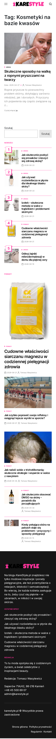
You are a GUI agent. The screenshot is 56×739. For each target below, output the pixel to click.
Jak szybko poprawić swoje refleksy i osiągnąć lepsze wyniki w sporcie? (26, 417)
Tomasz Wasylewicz (33, 85)
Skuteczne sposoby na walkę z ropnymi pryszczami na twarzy (27, 75)
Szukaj (8, 127)
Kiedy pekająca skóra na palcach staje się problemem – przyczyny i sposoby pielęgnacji (36, 529)
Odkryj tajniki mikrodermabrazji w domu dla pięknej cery (34, 256)
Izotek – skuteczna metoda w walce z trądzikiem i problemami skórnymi (35, 207)
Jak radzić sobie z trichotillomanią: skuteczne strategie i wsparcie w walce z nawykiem (27, 472)
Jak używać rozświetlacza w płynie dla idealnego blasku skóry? (35, 182)
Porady (26, 224)
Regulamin (36, 731)
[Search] (50, 4)
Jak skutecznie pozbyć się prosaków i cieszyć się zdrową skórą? (35, 157)
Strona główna (20, 726)
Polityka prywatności (40, 726)
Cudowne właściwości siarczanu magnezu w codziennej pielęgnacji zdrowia (35, 233)
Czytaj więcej (10, 110)
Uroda (8, 67)
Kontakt (48, 731)
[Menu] (5, 4)
